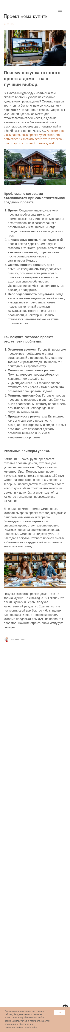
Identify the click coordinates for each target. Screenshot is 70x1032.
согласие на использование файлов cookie (23, 1016)
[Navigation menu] (60, 10)
